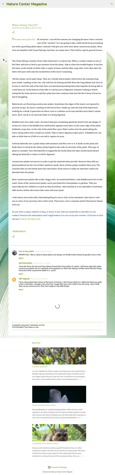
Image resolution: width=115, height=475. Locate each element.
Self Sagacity (24, 279)
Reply (21, 258)
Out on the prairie (26, 251)
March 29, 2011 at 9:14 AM (43, 251)
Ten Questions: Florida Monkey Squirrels (45, 443)
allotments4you (25, 263)
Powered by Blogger (59, 467)
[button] (13, 32)
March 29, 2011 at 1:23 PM (41, 263)
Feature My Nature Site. (30, 219)
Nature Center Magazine (26, 4)
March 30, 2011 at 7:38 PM (39, 279)
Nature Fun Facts (19, 231)
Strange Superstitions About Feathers (44, 405)
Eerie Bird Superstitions (40, 367)
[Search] (50, 4)
